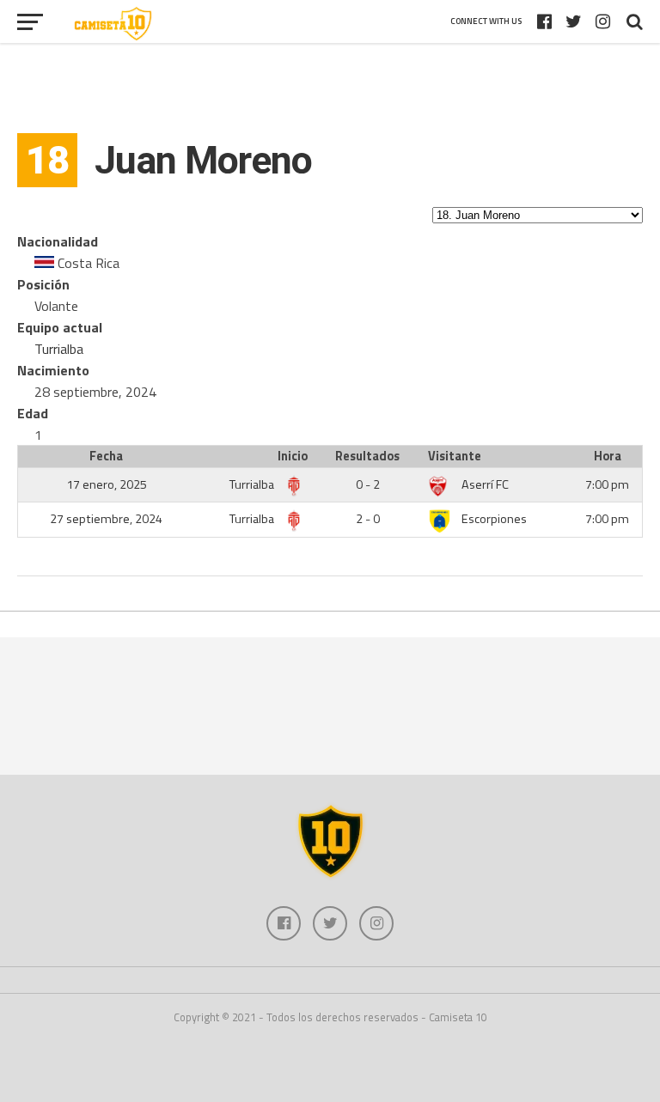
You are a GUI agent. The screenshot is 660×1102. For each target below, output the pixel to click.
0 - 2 (368, 484)
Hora (607, 456)
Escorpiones (494, 518)
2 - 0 (368, 518)
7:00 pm (607, 484)
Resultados (367, 456)
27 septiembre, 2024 (106, 518)
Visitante (454, 456)
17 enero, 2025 (106, 484)
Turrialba (58, 348)
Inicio (293, 456)
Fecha (106, 456)
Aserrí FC (485, 484)
